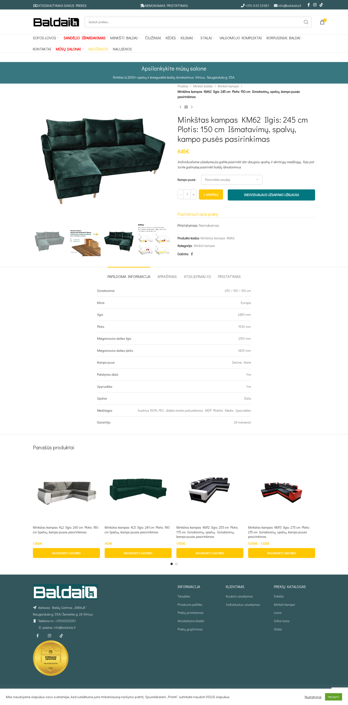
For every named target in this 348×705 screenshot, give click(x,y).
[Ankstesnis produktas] (180, 107)
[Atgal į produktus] (186, 107)
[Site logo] (56, 21)
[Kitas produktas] (192, 107)
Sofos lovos (282, 621)
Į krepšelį (211, 194)
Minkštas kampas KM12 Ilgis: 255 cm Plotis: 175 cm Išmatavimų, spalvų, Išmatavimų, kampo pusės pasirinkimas (207, 532)
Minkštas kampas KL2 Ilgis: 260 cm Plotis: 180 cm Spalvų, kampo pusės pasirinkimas (65, 529)
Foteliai (279, 596)
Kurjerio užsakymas (239, 596)
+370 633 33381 (257, 5)
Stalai (278, 629)
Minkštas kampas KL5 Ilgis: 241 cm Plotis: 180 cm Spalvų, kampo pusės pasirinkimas (137, 529)
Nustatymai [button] (313, 697)
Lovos (278, 612)
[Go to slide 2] (176, 564)
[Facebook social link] (309, 4)
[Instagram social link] (315, 4)
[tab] (128, 274)
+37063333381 (65, 621)
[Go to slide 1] (171, 564)
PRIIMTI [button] (333, 697)
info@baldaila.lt (289, 5)
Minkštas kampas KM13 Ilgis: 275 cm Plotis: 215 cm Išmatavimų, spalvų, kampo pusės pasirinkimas (279, 532)
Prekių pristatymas (191, 612)
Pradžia (183, 86)
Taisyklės (184, 596)
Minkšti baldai (203, 86)
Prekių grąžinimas (190, 629)
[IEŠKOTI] (306, 22)
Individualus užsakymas (243, 604)
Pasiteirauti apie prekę (198, 214)
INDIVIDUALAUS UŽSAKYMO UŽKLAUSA (271, 194)
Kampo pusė (186, 179)
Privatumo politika (190, 604)
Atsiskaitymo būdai (191, 621)
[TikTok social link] (321, 4)
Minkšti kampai (228, 86)
